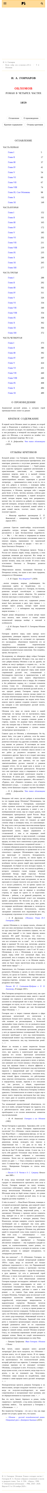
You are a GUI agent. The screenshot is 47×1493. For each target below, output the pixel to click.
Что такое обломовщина (35, 441)
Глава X (11, 197)
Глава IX (12, 252)
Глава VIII (12, 187)
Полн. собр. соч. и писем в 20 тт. (18, 65)
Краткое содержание (13, 125)
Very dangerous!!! (25, 579)
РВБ (23, 3)
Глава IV (12, 167)
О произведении (31, 118)
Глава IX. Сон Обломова (19, 192)
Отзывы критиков (35, 125)
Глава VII (12, 182)
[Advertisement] (23, 33)
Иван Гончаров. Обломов (35, 1342)
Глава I (11, 152)
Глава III (11, 162)
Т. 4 (37, 65)
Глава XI (12, 202)
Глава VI (12, 177)
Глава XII (12, 268)
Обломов (8, 67)
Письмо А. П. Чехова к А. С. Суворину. (23, 1172)
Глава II (11, 157)
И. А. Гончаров (9, 62)
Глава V (11, 172)
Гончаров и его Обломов (34, 1119)
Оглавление (14, 118)
